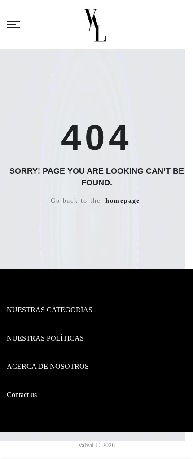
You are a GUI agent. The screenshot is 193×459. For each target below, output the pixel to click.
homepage (122, 200)
